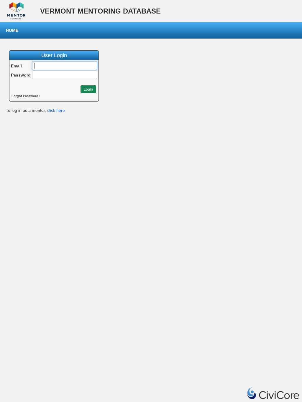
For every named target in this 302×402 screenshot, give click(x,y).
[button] (88, 89)
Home (12, 30)
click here (56, 110)
